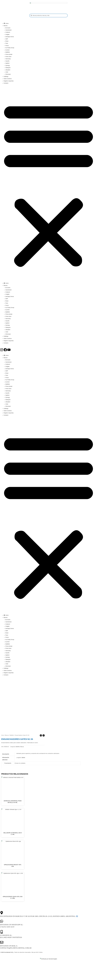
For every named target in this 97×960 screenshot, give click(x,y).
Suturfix (7, 61)
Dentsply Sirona (9, 36)
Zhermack (8, 74)
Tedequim (7, 67)
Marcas (5, 25)
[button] (48, 184)
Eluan (6, 41)
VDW (6, 72)
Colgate (7, 34)
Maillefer (7, 52)
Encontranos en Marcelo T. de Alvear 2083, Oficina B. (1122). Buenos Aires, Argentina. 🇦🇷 (39, 916)
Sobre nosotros (8, 78)
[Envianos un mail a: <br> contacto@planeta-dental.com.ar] (1, 942)
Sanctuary (8, 58)
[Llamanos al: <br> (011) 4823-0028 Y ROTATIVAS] (1, 931)
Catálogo (6, 76)
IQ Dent (7, 50)
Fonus (7, 45)
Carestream (8, 30)
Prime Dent (8, 56)
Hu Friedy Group (9, 47)
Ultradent (7, 70)
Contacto (6, 83)
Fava (6, 43)
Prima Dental (8, 54)
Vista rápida (13, 797)
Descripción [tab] (5, 754)
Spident (7, 63)
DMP (6, 39)
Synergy (7, 65)
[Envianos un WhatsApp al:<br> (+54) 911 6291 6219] (1, 921)
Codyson (7, 32)
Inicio (2, 735)
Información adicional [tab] (5, 758)
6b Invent (7, 28)
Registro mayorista (8, 81)
